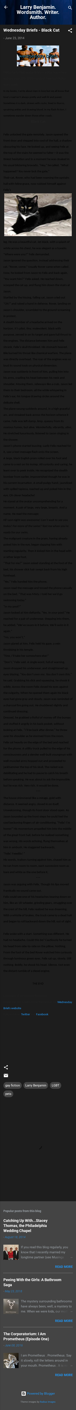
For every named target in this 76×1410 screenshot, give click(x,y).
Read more (64, 1267)
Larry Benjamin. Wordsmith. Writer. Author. (38, 12)
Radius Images (48, 1402)
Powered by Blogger (40, 1393)
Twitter (25, 1014)
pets (8, 1094)
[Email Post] (5, 1077)
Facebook (42, 1014)
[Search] (70, 8)
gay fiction (12, 1085)
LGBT (55, 1085)
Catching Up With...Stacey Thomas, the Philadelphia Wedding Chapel (25, 1225)
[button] (70, 31)
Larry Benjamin (35, 1085)
